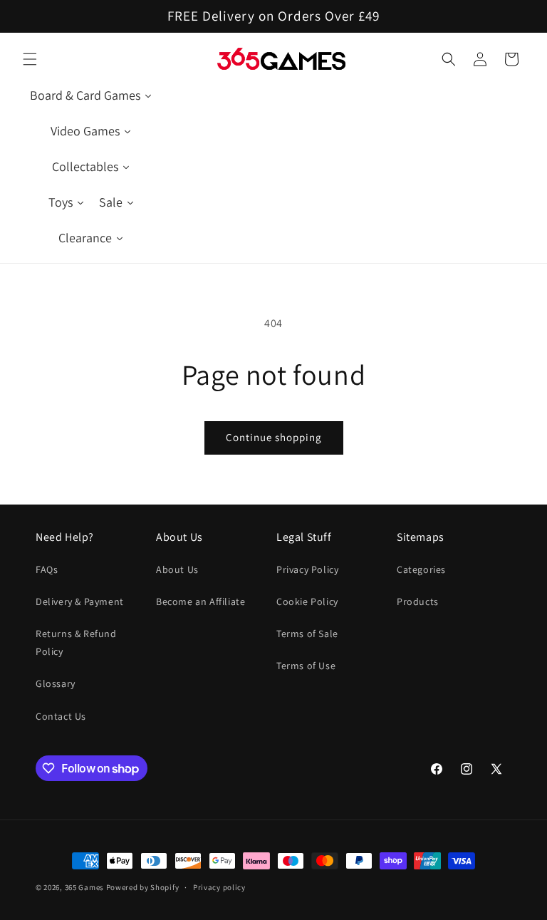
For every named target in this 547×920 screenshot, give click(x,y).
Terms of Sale (307, 633)
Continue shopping (274, 437)
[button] (30, 59)
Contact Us (61, 716)
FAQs (47, 569)
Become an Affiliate (200, 601)
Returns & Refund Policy (76, 642)
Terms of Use (305, 665)
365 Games (84, 887)
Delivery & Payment (80, 601)
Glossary (55, 683)
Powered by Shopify (142, 887)
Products (418, 601)
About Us (177, 569)
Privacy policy (219, 887)
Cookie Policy (307, 601)
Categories (421, 569)
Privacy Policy (307, 569)
